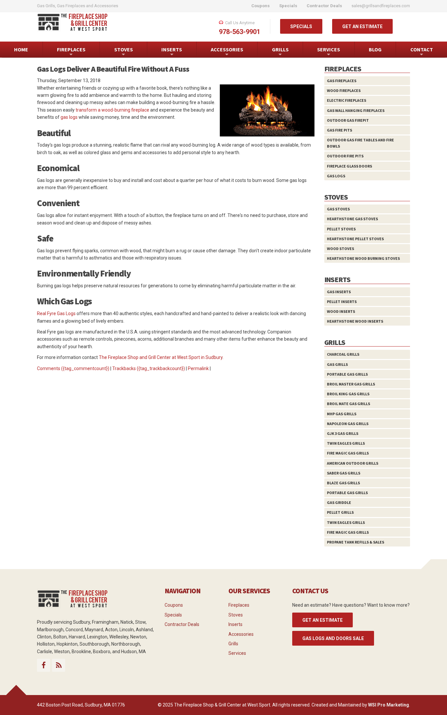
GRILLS (280, 52)
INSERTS (171, 52)
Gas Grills (337, 364)
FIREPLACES (71, 52)
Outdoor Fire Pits (345, 155)
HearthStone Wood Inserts (355, 321)
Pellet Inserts (342, 301)
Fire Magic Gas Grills (348, 453)
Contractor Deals (182, 624)
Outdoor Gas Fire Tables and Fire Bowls (360, 143)
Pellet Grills (340, 512)
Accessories (241, 634)
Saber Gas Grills (343, 473)
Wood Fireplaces (344, 90)
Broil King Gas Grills (348, 393)
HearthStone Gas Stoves (352, 218)
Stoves (235, 614)
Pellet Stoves (341, 228)
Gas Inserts (339, 291)
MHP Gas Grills (341, 413)
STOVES (123, 52)
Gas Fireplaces (341, 80)
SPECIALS (301, 26)
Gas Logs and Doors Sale (333, 638)
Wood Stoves (340, 248)
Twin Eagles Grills (346, 443)
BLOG (375, 49)
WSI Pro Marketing (388, 704)
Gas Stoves (338, 208)
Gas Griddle (339, 502)
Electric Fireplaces (346, 100)
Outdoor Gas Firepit (348, 120)
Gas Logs (336, 175)
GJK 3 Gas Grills (342, 433)
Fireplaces (238, 605)
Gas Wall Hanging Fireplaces (355, 110)
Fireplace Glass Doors (349, 166)
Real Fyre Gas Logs (56, 313)
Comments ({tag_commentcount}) (73, 368)
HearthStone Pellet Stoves (355, 238)
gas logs (69, 117)
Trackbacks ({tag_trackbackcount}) (148, 368)
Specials (173, 614)
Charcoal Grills (343, 354)
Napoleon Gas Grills (347, 423)
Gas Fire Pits (339, 130)
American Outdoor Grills (352, 463)
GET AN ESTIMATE (362, 26)
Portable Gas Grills (347, 374)
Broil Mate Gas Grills (348, 403)
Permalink (198, 368)
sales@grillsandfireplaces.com (380, 5)
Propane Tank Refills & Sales (355, 542)
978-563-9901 (239, 32)
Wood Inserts (341, 311)
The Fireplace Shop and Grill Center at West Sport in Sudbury (161, 357)
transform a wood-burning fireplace (112, 110)
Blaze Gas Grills (343, 482)
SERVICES (328, 52)
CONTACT (421, 52)
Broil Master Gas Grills (351, 384)
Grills (233, 643)
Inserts (235, 624)
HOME (21, 49)
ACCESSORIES (227, 52)
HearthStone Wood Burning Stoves (363, 258)
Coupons (174, 605)
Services (237, 653)
